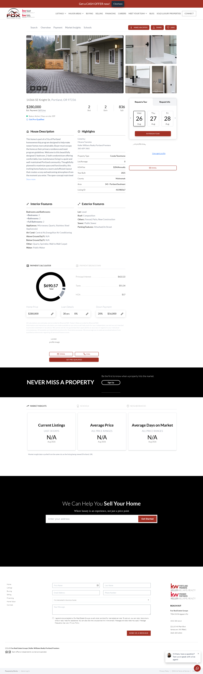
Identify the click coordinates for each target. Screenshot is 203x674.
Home (9, 584)
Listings (9, 588)
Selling (99, 13)
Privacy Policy (74, 623)
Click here (117, 4)
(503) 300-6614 (176, 621)
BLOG (151, 13)
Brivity (15, 671)
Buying (89, 13)
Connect (189, 13)
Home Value (11, 601)
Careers (122, 13)
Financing (110, 13)
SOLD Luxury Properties (169, 13)
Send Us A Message (138, 633)
